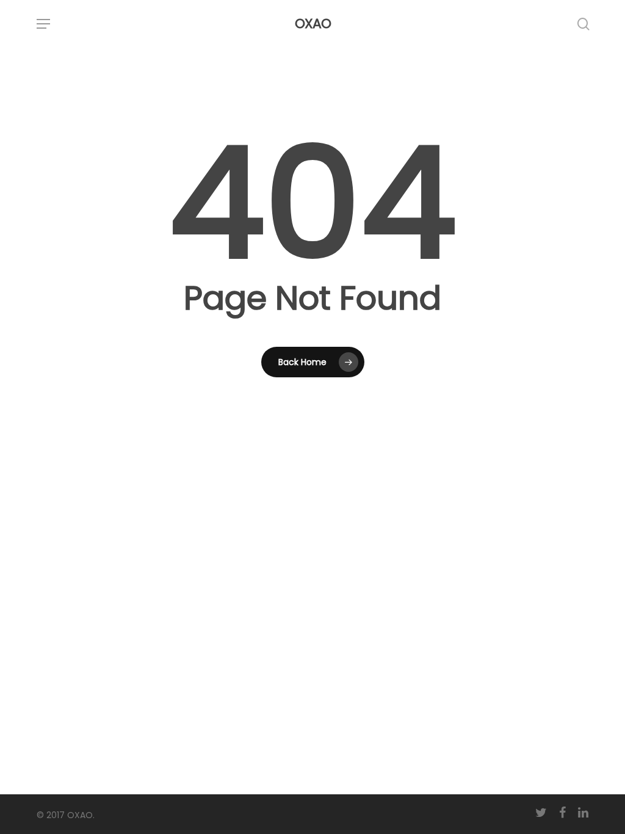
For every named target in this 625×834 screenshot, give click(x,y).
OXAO (313, 24)
